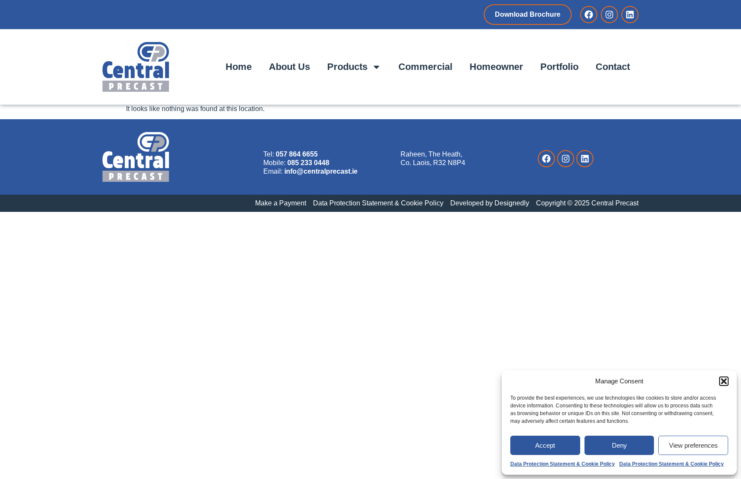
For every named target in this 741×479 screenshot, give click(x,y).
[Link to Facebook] (588, 14)
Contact (613, 66)
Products (347, 66)
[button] (724, 381)
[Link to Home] (135, 67)
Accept (545, 445)
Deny (619, 445)
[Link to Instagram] (609, 14)
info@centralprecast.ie (321, 171)
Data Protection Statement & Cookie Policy (562, 464)
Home (239, 66)
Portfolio (559, 66)
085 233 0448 (308, 162)
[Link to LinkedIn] (630, 14)
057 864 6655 (297, 154)
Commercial (425, 66)
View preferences (693, 445)
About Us (289, 66)
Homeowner (496, 66)
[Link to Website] (135, 157)
